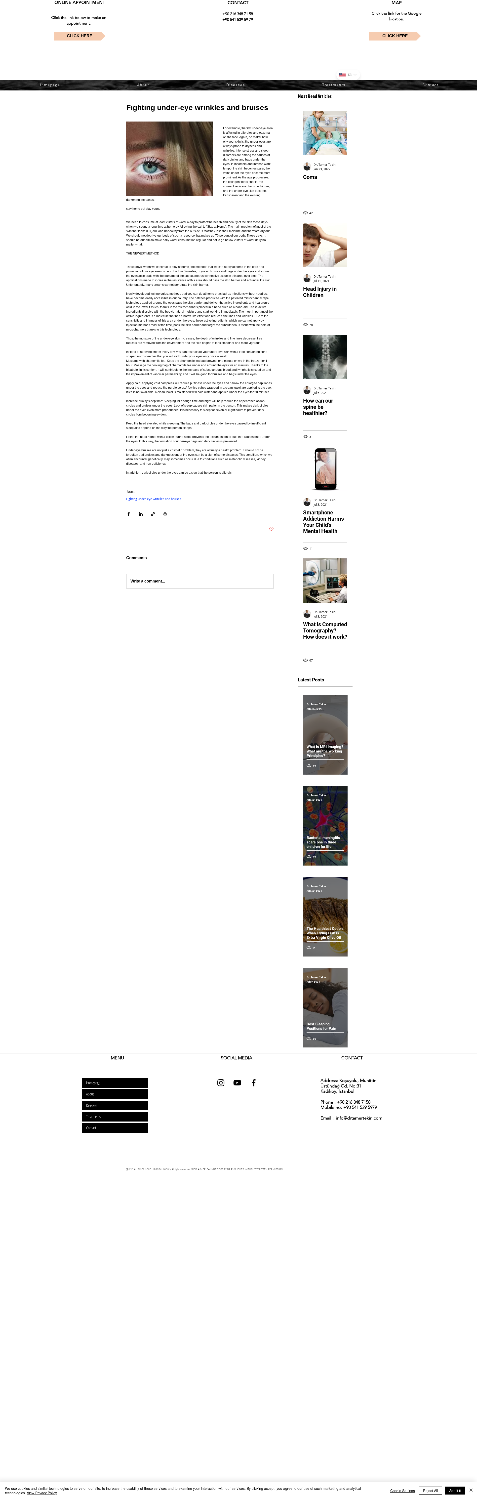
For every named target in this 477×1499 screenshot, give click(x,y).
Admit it (455, 1490)
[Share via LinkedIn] (140, 514)
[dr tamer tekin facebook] (253, 1082)
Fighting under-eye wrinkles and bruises (153, 499)
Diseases (91, 1105)
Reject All (430, 1490)
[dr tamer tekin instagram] (221, 1082)
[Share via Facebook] (128, 514)
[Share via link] (153, 514)
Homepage (93, 1082)
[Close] (471, 1490)
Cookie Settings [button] (402, 1490)
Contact (91, 1127)
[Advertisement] (149, 1211)
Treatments (93, 1116)
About (90, 1094)
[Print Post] (165, 514)
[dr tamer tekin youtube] (237, 1082)
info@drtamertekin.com (359, 1118)
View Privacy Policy (42, 1492)
